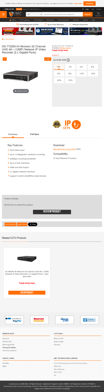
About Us (6, 339)
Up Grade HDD (59, 60)
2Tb (81, 67)
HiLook (85, 20)
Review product (52, 212)
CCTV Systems (38, 20)
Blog (93, 20)
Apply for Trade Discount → (29, 9)
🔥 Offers (12, 20)
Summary (13, 134)
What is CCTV (58, 339)
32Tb (70, 80)
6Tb (58, 73)
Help (92, 9)
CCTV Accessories (63, 20)
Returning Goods (8, 345)
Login (87, 9)
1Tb (70, 67)
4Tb (92, 67)
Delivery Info (7, 342)
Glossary (57, 345)
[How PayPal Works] (14, 320)
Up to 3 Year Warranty (56, 24)
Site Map (6, 363)
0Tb (58, 67)
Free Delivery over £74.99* (29, 24)
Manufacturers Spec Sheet (64, 149)
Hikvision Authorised (80, 24)
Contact (98, 9)
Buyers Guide (58, 342)
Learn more (78, 3)
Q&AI (4, 366)
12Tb (82, 73)
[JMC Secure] (15, 14)
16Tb (93, 73)
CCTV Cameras (24, 20)
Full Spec (34, 134)
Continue (89, 3)
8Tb (70, 73)
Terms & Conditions (9, 351)
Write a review (65, 48)
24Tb (59, 80)
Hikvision (76, 20)
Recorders (50, 20)
